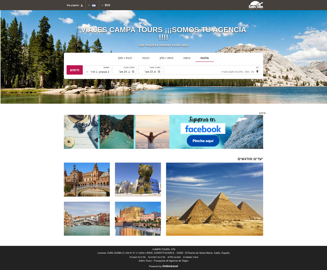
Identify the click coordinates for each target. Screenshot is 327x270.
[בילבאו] (138, 180)
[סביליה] (87, 180)
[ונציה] (87, 219)
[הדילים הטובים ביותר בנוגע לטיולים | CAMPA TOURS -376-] (256, 5)
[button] (106, 5)
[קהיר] (214, 199)
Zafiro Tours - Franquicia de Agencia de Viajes (163, 260)
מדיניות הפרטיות (156, 257)
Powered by (163, 266)
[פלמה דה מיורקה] (138, 219)
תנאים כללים (174, 257)
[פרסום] (163, 131)
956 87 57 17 (132, 253)
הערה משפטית (190, 257)
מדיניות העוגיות (138, 257)
